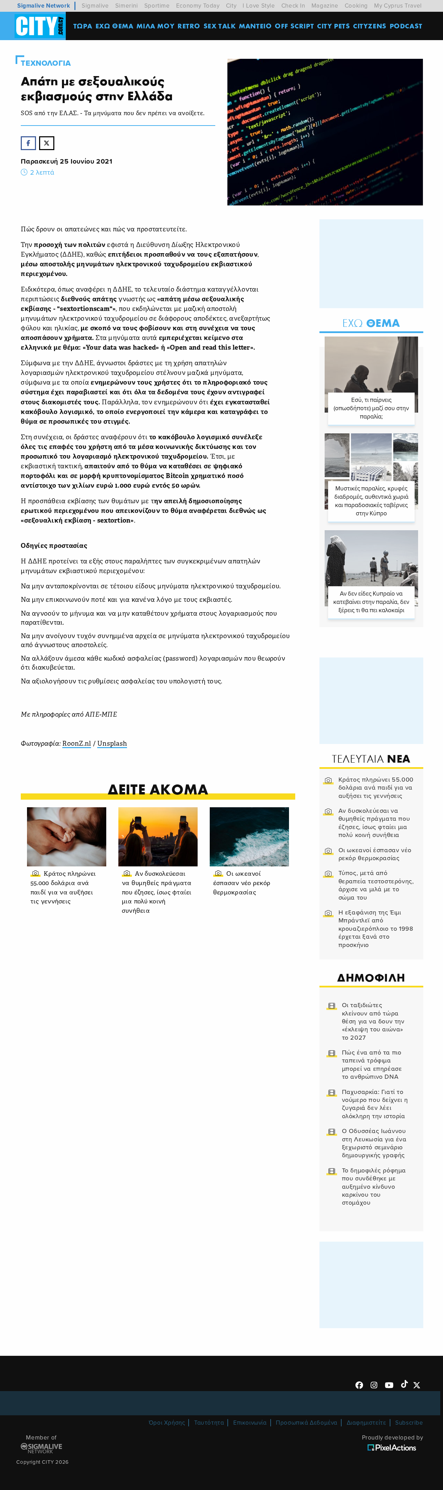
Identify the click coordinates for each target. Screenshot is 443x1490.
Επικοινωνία (250, 1422)
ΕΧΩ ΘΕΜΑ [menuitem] (115, 26)
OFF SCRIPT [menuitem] (294, 26)
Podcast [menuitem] (406, 26)
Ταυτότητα (209, 1422)
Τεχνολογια (46, 63)
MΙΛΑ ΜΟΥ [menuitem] (155, 26)
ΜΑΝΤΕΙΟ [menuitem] (255, 26)
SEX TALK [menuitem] (220, 26)
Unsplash (112, 744)
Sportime (157, 5)
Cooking (356, 5)
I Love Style (259, 5)
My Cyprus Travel (398, 5)
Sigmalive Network (43, 5)
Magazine (324, 5)
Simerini (126, 5)
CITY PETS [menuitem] (333, 26)
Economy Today (198, 5)
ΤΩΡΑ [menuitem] (82, 26)
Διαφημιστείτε (366, 1422)
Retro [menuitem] (189, 26)
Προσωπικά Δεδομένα (306, 1422)
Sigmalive (95, 5)
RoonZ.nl (76, 744)
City (231, 5)
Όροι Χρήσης (167, 1422)
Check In (293, 5)
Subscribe (409, 1422)
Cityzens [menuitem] (370, 26)
